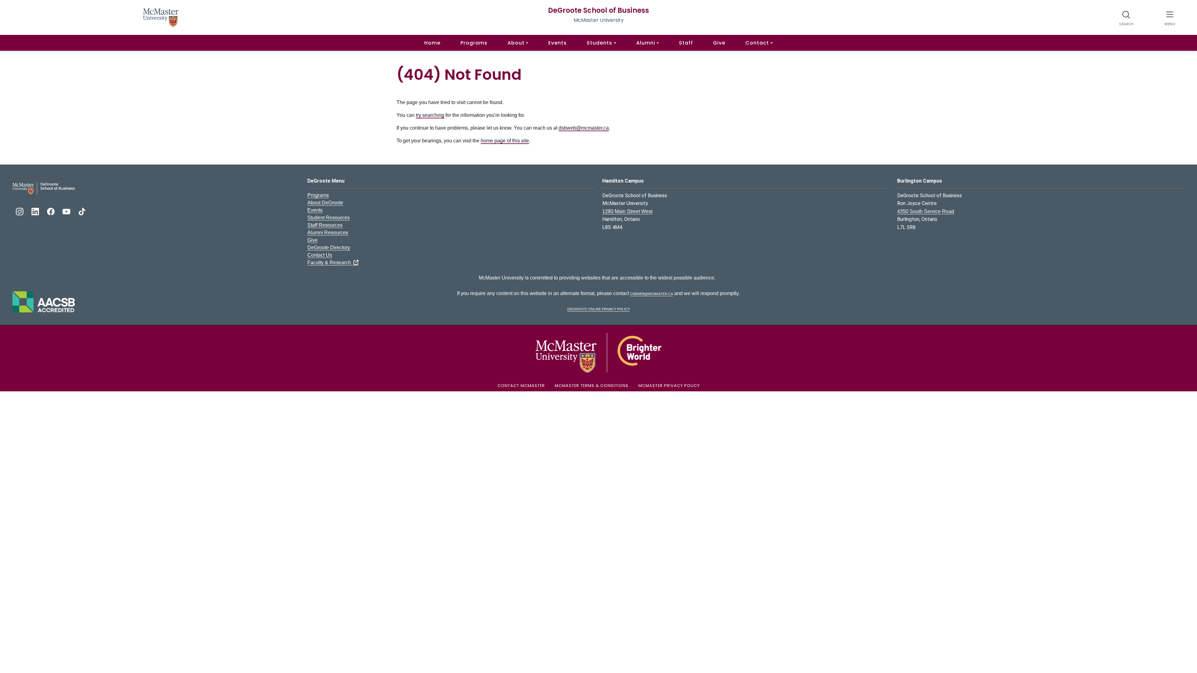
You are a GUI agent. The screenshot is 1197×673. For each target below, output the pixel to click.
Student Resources (328, 217)
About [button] (516, 42)
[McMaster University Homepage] (160, 17)
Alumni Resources (327, 232)
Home (432, 42)
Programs (474, 42)
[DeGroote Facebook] (51, 211)
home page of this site (505, 140)
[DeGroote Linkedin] (36, 211)
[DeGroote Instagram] (20, 211)
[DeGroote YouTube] (67, 211)
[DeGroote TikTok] (82, 211)
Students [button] (599, 42)
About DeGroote (325, 202)
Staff (686, 42)
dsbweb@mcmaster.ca (584, 128)
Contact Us (319, 255)
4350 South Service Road (925, 211)
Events (557, 42)
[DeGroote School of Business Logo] (43, 188)
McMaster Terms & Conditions (591, 385)
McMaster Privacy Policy (669, 385)
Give (719, 42)
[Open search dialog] (1126, 18)
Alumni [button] (645, 42)
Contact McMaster (521, 385)
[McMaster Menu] (1169, 18)
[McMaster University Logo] (598, 352)
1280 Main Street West (627, 211)
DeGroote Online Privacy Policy (598, 308)
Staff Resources (325, 225)
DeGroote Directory (328, 247)
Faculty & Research (330, 262)
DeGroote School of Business (598, 10)
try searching (430, 115)
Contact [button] (757, 42)
